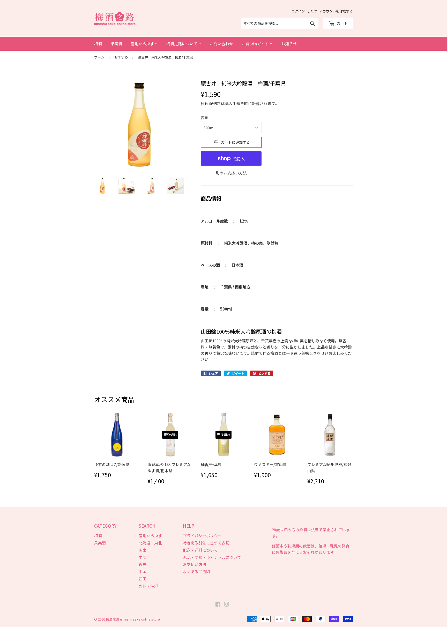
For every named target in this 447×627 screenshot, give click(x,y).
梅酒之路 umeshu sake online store (133, 619)
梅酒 (98, 43)
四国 (142, 578)
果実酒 (116, 43)
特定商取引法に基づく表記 (206, 542)
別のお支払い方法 (231, 172)
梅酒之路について (182, 43)
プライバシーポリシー (202, 535)
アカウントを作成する (336, 11)
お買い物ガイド (256, 43)
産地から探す (143, 43)
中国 (142, 571)
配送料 (215, 103)
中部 (142, 557)
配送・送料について (200, 550)
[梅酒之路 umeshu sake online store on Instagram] (226, 604)
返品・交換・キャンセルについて (212, 557)
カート (342, 23)
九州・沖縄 (148, 586)
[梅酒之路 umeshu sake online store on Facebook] (218, 604)
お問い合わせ (221, 43)
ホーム (99, 57)
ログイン (298, 11)
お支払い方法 (194, 564)
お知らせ (289, 43)
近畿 (142, 564)
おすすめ (121, 57)
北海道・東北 (150, 542)
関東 (142, 550)
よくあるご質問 (196, 571)
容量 (204, 117)
